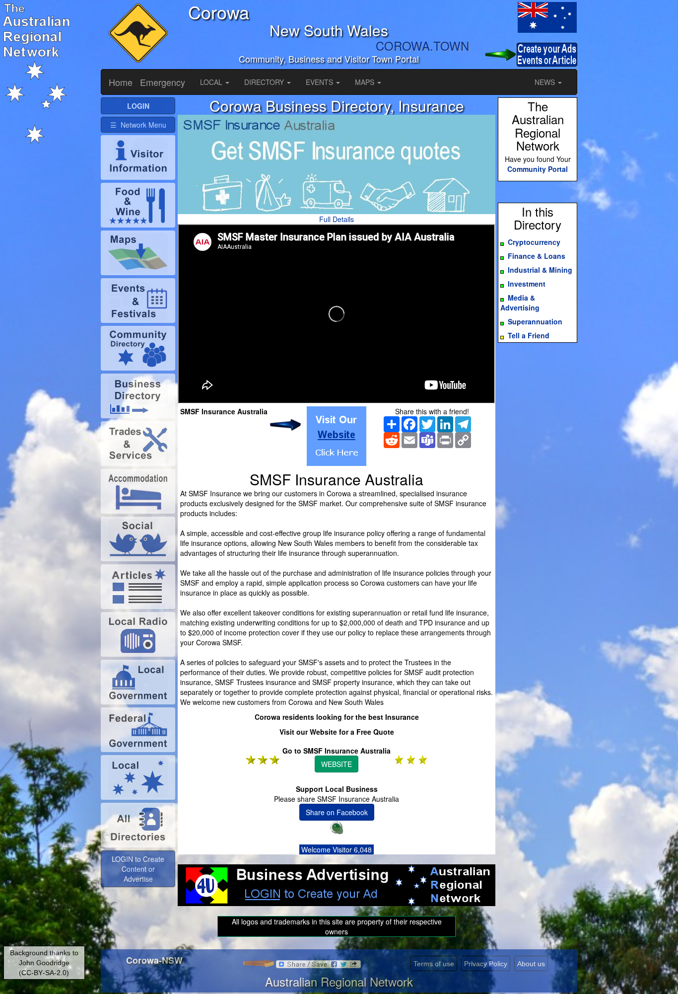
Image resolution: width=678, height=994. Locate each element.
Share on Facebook (337, 812)
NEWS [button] (546, 82)
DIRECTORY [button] (265, 82)
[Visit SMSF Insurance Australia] (336, 436)
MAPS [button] (365, 82)
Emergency (162, 82)
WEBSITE (336, 764)
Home (121, 82)
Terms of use (433, 964)
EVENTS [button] (320, 82)
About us (531, 964)
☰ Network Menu (138, 125)
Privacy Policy (485, 964)
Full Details (336, 219)
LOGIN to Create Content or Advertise (138, 869)
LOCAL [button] (212, 82)
